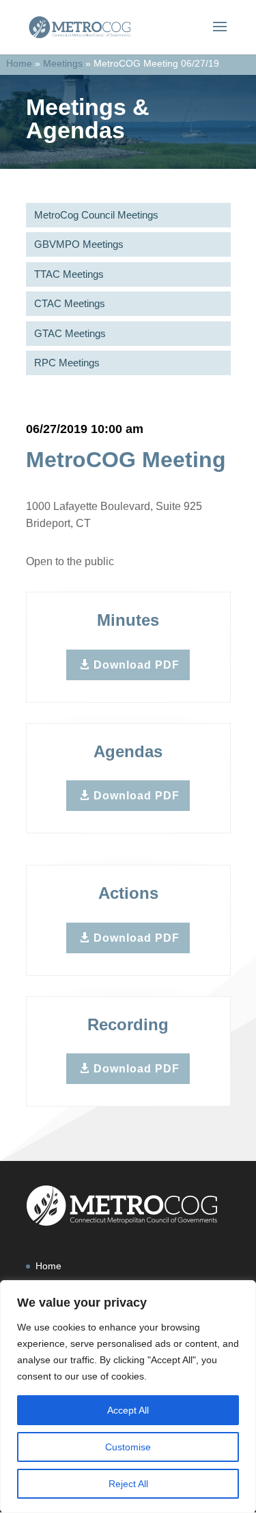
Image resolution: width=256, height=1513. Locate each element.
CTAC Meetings (69, 303)
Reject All (128, 1483)
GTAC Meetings (70, 333)
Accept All (128, 1410)
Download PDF (137, 665)
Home (19, 63)
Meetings (63, 63)
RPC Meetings (67, 362)
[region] (128, 1396)
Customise (128, 1447)
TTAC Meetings (69, 274)
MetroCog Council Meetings (96, 215)
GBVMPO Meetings (79, 244)
